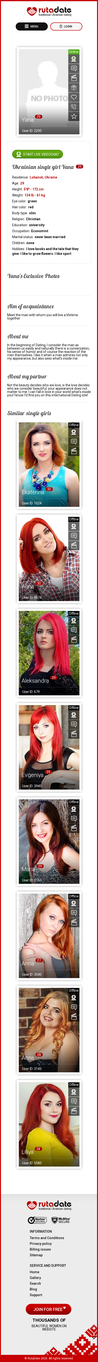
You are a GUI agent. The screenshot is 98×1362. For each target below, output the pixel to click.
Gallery (35, 1278)
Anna (28, 586)
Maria (28, 869)
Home (34, 1272)
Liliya (28, 1152)
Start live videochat (41, 154)
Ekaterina (33, 492)
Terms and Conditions (47, 1238)
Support (36, 1295)
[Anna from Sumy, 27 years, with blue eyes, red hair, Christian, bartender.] (49, 936)
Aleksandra (35, 680)
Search (35, 1283)
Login (67, 26)
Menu (34, 26)
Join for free (48, 1309)
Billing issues (40, 1249)
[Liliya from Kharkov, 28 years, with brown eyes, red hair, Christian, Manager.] (49, 1124)
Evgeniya (33, 775)
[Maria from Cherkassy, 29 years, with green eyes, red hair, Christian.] (49, 841)
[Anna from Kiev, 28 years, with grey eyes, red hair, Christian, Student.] (49, 1030)
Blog (33, 1289)
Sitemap (36, 1255)
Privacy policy (41, 1244)
